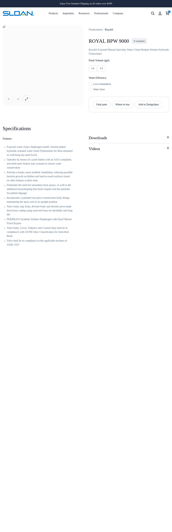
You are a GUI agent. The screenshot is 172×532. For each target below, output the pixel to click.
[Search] (153, 13)
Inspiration (68, 13)
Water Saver (99, 89)
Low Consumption (102, 84)
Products (53, 13)
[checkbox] (90, 84)
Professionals (101, 13)
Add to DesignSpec (148, 104)
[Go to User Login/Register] (160, 13)
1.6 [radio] (92, 68)
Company (118, 13)
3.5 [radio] (101, 68)
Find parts (101, 104)
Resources (84, 13)
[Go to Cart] (167, 13)
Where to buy (122, 104)
